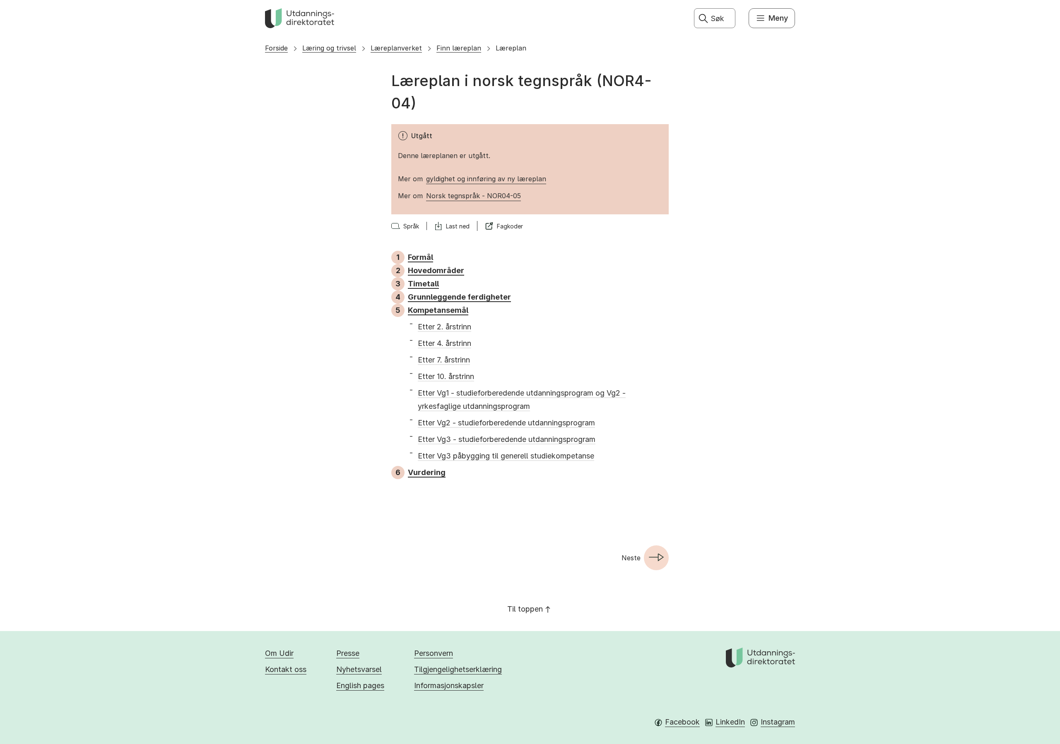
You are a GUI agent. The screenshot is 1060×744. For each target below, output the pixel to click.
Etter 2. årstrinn (444, 326)
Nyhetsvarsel (359, 669)
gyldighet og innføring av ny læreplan (486, 179)
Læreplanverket (396, 48)
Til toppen (525, 609)
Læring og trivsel (329, 48)
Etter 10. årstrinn (446, 376)
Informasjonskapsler (449, 685)
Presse (347, 653)
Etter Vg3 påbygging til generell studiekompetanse (506, 455)
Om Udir (279, 653)
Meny (778, 18)
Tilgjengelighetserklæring (458, 669)
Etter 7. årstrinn (444, 359)
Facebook (682, 722)
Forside (276, 48)
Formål (420, 257)
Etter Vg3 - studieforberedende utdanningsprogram (506, 439)
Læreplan (511, 48)
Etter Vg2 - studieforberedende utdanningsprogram (506, 422)
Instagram (778, 722)
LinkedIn (730, 722)
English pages (360, 685)
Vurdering (427, 472)
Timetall (423, 283)
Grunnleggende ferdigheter (459, 297)
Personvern (433, 653)
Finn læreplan (458, 48)
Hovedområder (436, 270)
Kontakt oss (285, 669)
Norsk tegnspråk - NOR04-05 (473, 196)
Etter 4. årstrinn (444, 343)
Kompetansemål (438, 310)
